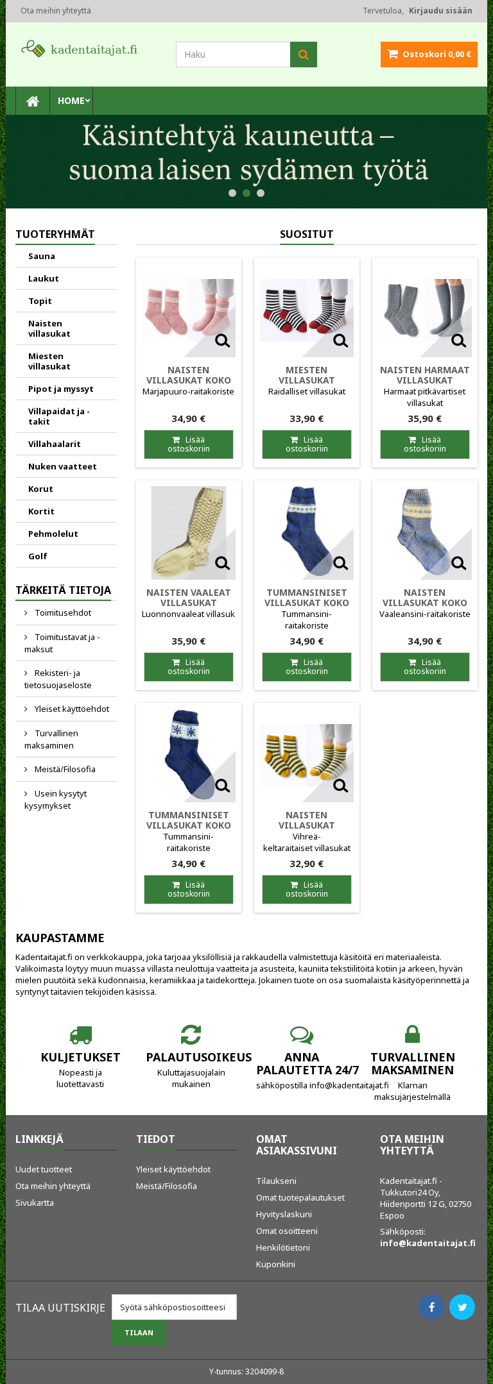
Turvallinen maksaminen (51, 739)
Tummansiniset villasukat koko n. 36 (306, 602)
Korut (40, 488)
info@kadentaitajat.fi (428, 1243)
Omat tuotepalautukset (300, 1197)
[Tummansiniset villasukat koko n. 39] (189, 755)
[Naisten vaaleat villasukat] (189, 533)
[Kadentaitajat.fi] (86, 48)
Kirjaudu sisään (440, 10)
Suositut (307, 234)
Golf (38, 556)
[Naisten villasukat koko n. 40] (189, 310)
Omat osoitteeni (287, 1230)
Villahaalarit (54, 444)
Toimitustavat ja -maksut (62, 643)
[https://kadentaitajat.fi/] (246, 161)
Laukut (43, 278)
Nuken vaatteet (62, 466)
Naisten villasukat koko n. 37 (425, 602)
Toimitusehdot (62, 612)
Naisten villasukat (49, 328)
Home (71, 100)
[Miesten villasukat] (307, 310)
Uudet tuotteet (43, 1169)
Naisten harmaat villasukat (425, 375)
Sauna (41, 256)
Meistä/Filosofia (64, 769)
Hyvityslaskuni (284, 1214)
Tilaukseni (276, 1180)
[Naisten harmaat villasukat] (425, 310)
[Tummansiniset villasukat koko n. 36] (307, 533)
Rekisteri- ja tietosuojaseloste (58, 679)
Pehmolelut (53, 533)
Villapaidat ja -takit (59, 416)
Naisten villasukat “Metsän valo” (307, 825)
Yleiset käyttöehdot (71, 708)
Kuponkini (275, 1264)
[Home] (32, 101)
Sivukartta (34, 1202)
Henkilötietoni (283, 1247)
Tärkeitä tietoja (63, 590)
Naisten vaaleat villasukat (188, 597)
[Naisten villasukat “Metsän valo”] (307, 755)
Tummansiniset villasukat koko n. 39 (188, 825)
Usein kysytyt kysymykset (55, 799)
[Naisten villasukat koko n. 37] (425, 533)
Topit (40, 301)
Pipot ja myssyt (61, 388)
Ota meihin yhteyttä (56, 10)
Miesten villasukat (49, 361)
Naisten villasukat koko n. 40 (188, 380)
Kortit (41, 511)
